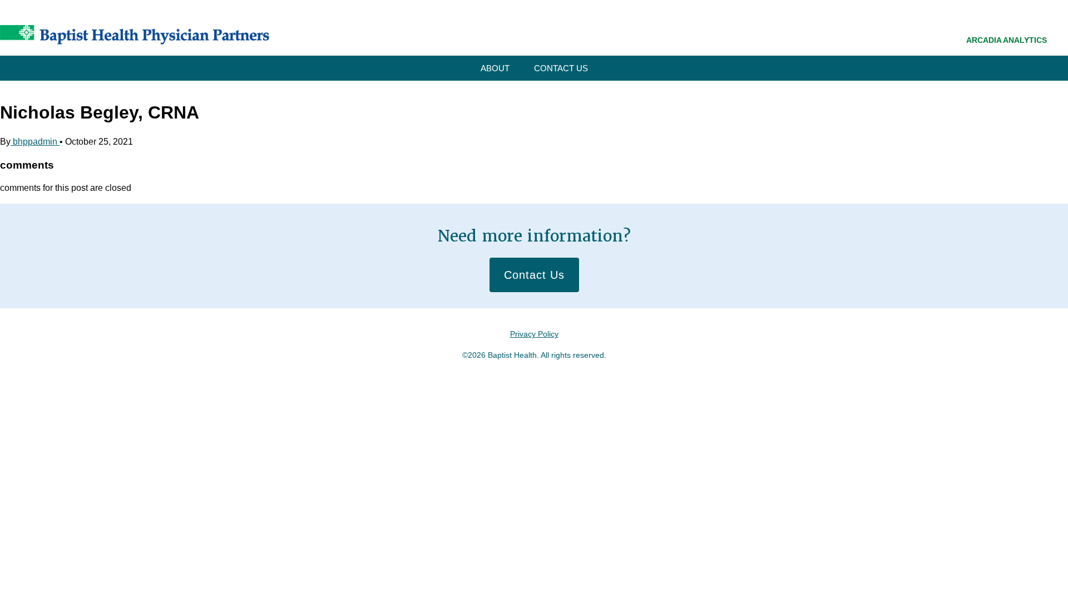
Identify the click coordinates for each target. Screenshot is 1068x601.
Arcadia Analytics (1006, 40)
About (495, 68)
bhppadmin (35, 141)
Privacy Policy (534, 333)
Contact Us (561, 68)
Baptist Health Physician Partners (134, 35)
